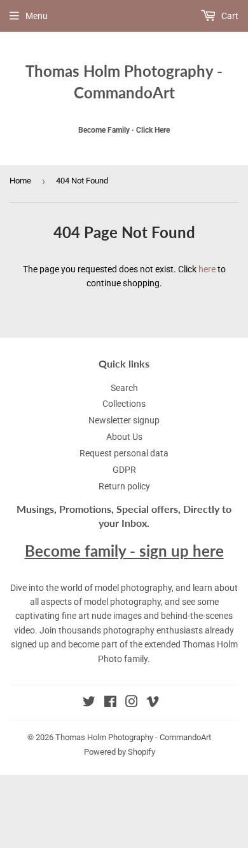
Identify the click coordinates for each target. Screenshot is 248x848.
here (207, 269)
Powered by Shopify (119, 752)
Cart (228, 16)
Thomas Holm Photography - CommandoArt (124, 82)
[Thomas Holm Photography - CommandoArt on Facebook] (110, 703)
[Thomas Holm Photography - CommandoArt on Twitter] (89, 703)
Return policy (124, 486)
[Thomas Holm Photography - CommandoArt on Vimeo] (152, 703)
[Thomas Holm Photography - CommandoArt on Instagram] (131, 703)
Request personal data (124, 453)
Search (124, 388)
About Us (124, 437)
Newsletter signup (124, 420)
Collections (124, 404)
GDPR (124, 470)
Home (20, 180)
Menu (36, 16)
